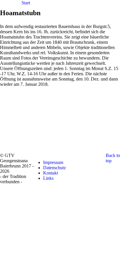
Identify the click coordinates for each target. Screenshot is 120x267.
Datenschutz (54, 167)
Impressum (53, 162)
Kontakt (50, 172)
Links (48, 178)
